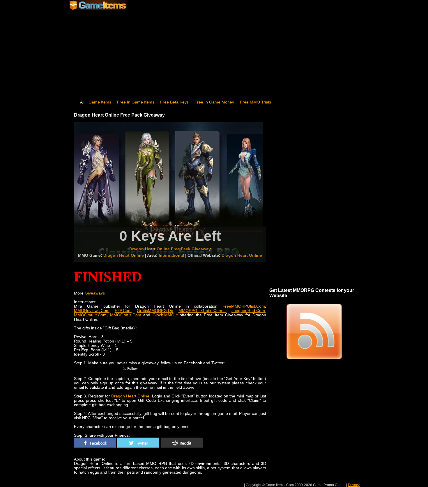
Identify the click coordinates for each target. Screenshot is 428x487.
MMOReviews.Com (91, 310)
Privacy (354, 485)
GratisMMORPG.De (155, 310)
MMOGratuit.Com (90, 315)
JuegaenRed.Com (248, 310)
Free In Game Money (214, 102)
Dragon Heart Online (242, 255)
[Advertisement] (214, 52)
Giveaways (95, 293)
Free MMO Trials (255, 102)
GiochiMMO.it (165, 315)
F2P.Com (123, 310)
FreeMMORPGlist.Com (243, 306)
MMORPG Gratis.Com (202, 310)
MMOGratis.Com (125, 315)
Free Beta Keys (174, 102)
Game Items (100, 102)
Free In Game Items (135, 102)
